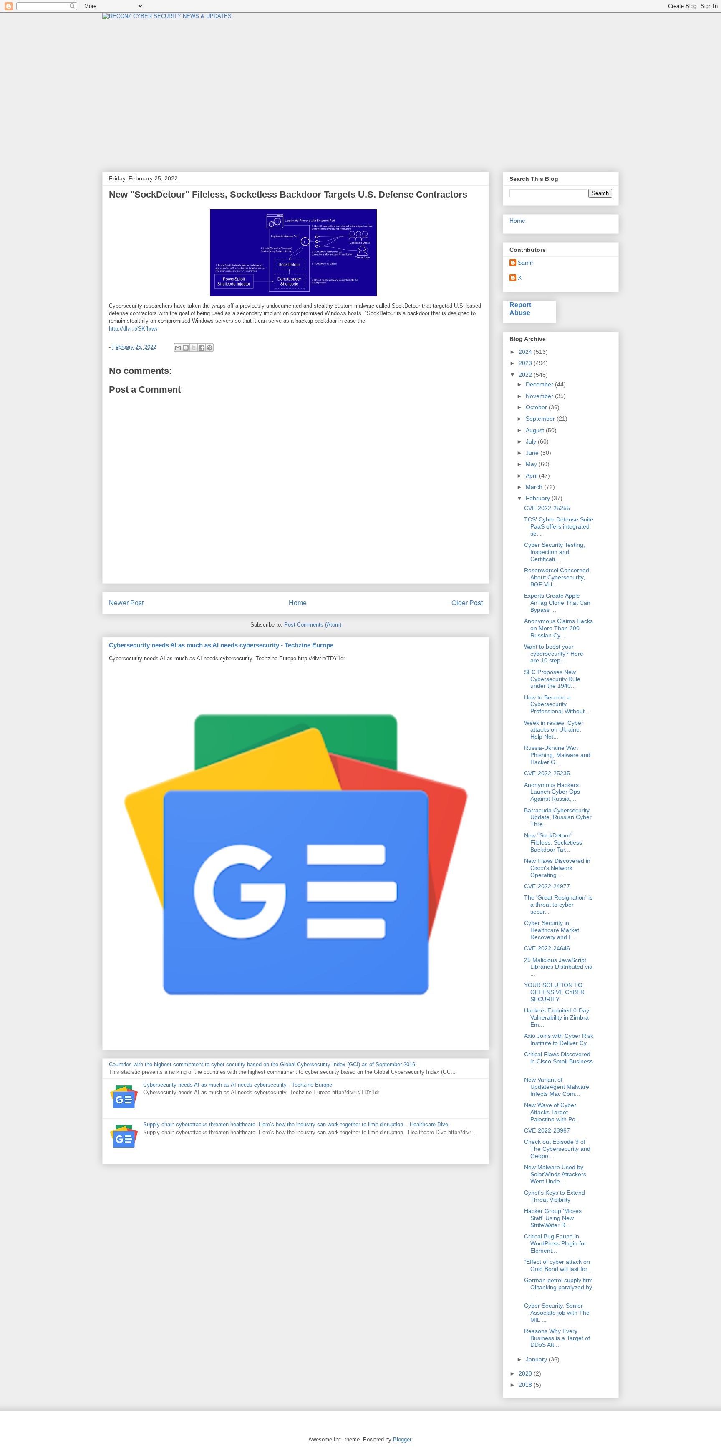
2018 (526, 1384)
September (541, 418)
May (532, 464)
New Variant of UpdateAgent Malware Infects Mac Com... (556, 1086)
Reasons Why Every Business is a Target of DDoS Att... (557, 1338)
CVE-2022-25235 (547, 773)
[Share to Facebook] (201, 347)
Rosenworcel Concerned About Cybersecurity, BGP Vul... (556, 577)
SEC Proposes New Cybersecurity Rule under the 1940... (552, 679)
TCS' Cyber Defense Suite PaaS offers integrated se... (558, 526)
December (540, 384)
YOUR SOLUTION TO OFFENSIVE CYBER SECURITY (554, 992)
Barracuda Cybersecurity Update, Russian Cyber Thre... (558, 817)
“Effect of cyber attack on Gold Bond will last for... (558, 1265)
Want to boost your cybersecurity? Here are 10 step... (553, 653)
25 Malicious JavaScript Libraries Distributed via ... (558, 967)
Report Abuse (520, 308)
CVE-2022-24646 (547, 948)
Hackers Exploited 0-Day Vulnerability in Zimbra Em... (556, 1017)
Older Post (467, 602)
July (532, 441)
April (532, 475)
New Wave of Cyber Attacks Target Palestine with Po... (552, 1112)
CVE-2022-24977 (547, 886)
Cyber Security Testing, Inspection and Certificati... (554, 551)
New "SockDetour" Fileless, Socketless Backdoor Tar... (553, 842)
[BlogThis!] (186, 347)
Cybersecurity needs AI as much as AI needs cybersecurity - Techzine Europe (221, 645)
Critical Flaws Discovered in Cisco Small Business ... (558, 1061)
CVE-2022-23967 (547, 1130)
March (535, 487)
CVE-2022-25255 (547, 508)
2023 (526, 363)
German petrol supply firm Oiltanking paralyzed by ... (558, 1287)
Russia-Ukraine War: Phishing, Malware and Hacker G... (557, 754)
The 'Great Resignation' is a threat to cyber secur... (558, 904)
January (537, 1359)
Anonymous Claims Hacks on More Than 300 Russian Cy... (558, 628)
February (539, 498)
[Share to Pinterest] (209, 347)
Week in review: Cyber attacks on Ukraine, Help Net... (553, 729)
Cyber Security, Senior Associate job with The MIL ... (557, 1312)
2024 (526, 351)
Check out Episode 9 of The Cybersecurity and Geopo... (557, 1148)
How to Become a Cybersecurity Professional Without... (557, 704)
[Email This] (178, 347)
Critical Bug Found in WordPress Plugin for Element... (555, 1243)
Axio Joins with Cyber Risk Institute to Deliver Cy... (558, 1039)
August (536, 430)
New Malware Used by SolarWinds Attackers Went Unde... (555, 1174)
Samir (525, 262)
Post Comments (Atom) (312, 624)
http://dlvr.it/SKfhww (133, 329)
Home (298, 602)
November (540, 396)
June (533, 452)
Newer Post (126, 602)
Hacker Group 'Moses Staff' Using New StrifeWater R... (553, 1218)
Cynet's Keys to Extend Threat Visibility (554, 1196)
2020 (526, 1373)
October (537, 407)
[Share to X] (193, 347)
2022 (526, 374)
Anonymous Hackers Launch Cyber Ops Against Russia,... (552, 792)
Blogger (402, 1439)
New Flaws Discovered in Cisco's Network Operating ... (557, 867)
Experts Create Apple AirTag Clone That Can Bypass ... (557, 602)
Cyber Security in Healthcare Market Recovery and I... (551, 930)
